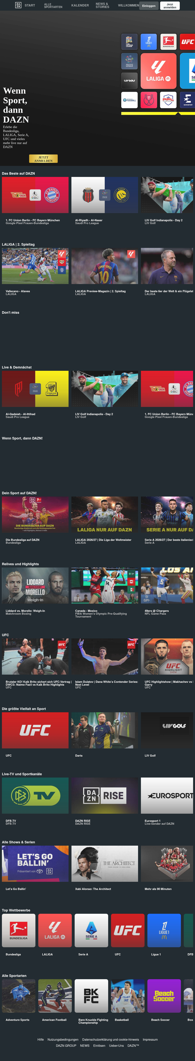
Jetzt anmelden (170, 5)
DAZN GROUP (66, 1045)
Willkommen (128, 5)
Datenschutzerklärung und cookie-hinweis (110, 1039)
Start (30, 5)
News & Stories (102, 5)
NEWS (85, 1045)
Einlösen (99, 1045)
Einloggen (149, 6)
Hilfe (41, 1039)
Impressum (150, 1039)
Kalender (80, 5)
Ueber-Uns (116, 1045)
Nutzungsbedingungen (63, 1039)
